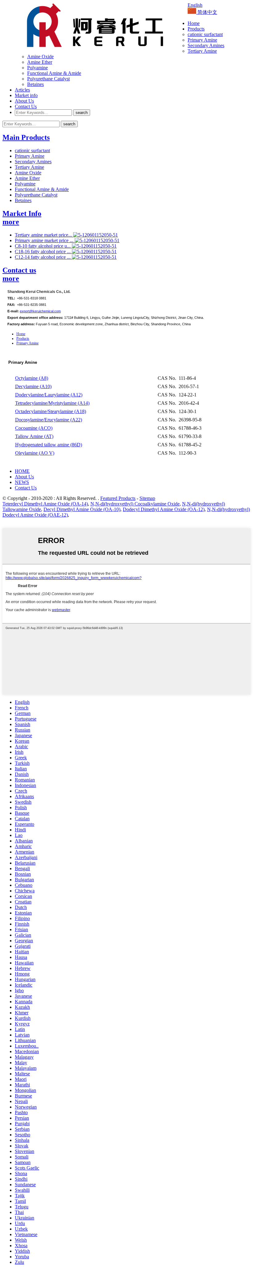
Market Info (21, 213)
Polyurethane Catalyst (48, 78)
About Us (24, 100)
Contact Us (26, 106)
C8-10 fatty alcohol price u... (43, 246)
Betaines (35, 84)
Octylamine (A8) (31, 378)
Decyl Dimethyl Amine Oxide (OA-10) (82, 509)
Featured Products (117, 498)
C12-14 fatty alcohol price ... (43, 257)
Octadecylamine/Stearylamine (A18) (50, 411)
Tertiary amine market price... (44, 234)
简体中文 (206, 12)
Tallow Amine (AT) (34, 436)
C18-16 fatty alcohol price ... (43, 251)
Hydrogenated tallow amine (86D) (48, 444)
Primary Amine (202, 40)
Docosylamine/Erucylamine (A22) (48, 419)
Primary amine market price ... (45, 240)
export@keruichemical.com (40, 311)
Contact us (19, 270)
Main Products (26, 137)
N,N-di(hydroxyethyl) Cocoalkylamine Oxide (135, 503)
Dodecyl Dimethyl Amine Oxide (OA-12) (164, 509)
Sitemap (147, 498)
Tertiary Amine (202, 51)
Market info (26, 95)
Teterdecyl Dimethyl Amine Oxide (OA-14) (45, 503)
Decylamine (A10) (33, 386)
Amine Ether (39, 62)
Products (196, 28)
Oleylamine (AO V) (34, 453)
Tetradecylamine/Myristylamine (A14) (52, 403)
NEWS (22, 482)
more (10, 222)
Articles (22, 89)
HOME (22, 471)
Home (194, 23)
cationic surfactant (205, 34)
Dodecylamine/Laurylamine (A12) (48, 394)
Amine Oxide (40, 56)
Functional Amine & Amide (54, 73)
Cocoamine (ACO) (33, 428)
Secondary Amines (206, 45)
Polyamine (37, 67)
